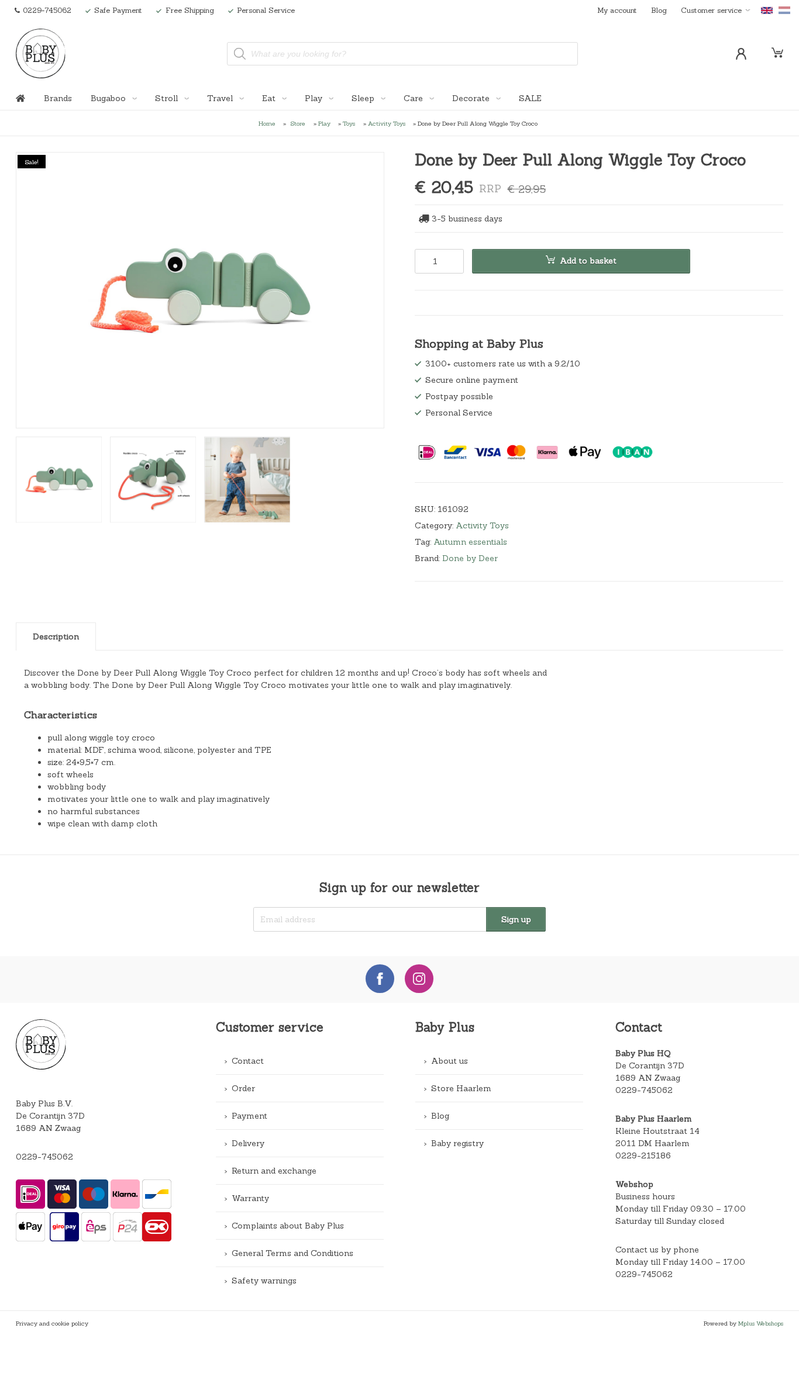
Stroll (167, 98)
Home (267, 123)
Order (243, 1088)
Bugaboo (109, 98)
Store (298, 123)
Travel (221, 98)
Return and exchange (274, 1170)
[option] (200, 290)
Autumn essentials (470, 542)
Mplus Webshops (760, 1323)
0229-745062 (44, 1156)
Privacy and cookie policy (52, 1323)
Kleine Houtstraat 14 (657, 1131)
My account (617, 10)
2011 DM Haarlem (652, 1143)
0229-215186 (643, 1155)
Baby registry (457, 1143)
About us (449, 1061)
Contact (248, 1061)
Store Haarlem (461, 1088)
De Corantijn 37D (649, 1065)
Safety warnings (264, 1280)
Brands (58, 98)
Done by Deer (470, 558)
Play (315, 98)
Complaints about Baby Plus (288, 1225)
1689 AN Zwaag (647, 1077)
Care (414, 98)
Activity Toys (386, 123)
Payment (249, 1115)
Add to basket (588, 260)
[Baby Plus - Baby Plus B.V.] (41, 53)
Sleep (364, 98)
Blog (659, 10)
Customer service (711, 10)
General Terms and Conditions (292, 1253)
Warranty (250, 1198)
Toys (349, 123)
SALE (530, 98)
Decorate (472, 98)
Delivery (248, 1143)
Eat (270, 98)
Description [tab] (56, 636)
